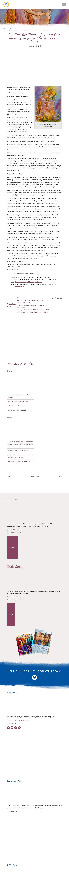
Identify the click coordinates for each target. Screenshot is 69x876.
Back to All (36, 476)
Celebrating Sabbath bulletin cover (18, 401)
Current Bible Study (16, 597)
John (18, 310)
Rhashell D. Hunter (41, 312)
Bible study (21, 303)
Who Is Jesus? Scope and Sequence (18, 410)
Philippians (29, 312)
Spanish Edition (20, 456)
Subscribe (12, 547)
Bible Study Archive (16, 600)
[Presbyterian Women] (6, 4)
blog (28, 303)
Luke (42, 310)
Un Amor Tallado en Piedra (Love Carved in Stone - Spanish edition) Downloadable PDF (20, 444)
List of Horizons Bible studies (17, 406)
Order (11, 615)
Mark (47, 310)
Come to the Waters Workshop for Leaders (18, 396)
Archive (15, 532)
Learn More (13, 811)
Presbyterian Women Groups (19, 720)
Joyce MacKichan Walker (30, 310)
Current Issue (14, 529)
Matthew (20, 312)
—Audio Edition (18, 450)
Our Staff (12, 723)
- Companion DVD (19, 461)
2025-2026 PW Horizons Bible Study (30, 300)
